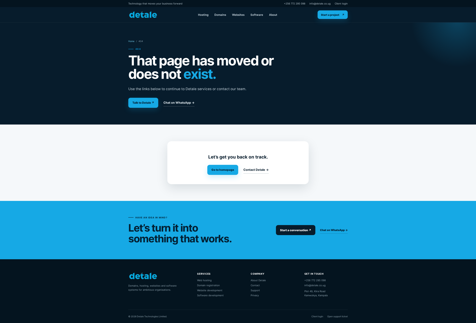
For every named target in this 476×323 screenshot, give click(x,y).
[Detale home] (143, 14)
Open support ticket (337, 316)
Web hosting (204, 280)
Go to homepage (222, 170)
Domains (220, 15)
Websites (238, 15)
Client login (341, 3)
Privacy (255, 295)
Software (256, 15)
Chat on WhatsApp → (178, 102)
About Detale (258, 280)
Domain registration (208, 285)
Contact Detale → (256, 170)
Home (131, 41)
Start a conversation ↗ (295, 230)
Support (255, 290)
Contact (255, 285)
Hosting (203, 15)
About (273, 15)
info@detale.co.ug (320, 3)
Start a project (332, 14)
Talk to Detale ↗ (143, 102)
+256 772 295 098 (294, 3)
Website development (209, 290)
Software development (210, 295)
